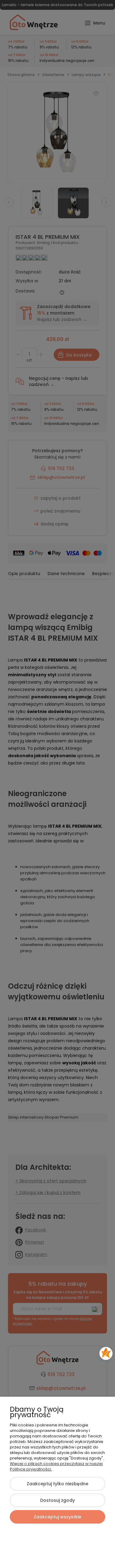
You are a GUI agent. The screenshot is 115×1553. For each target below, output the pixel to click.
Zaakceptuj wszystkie (57, 1517)
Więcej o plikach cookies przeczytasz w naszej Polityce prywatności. (56, 1466)
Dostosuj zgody (57, 1500)
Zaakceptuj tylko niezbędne (57, 1484)
